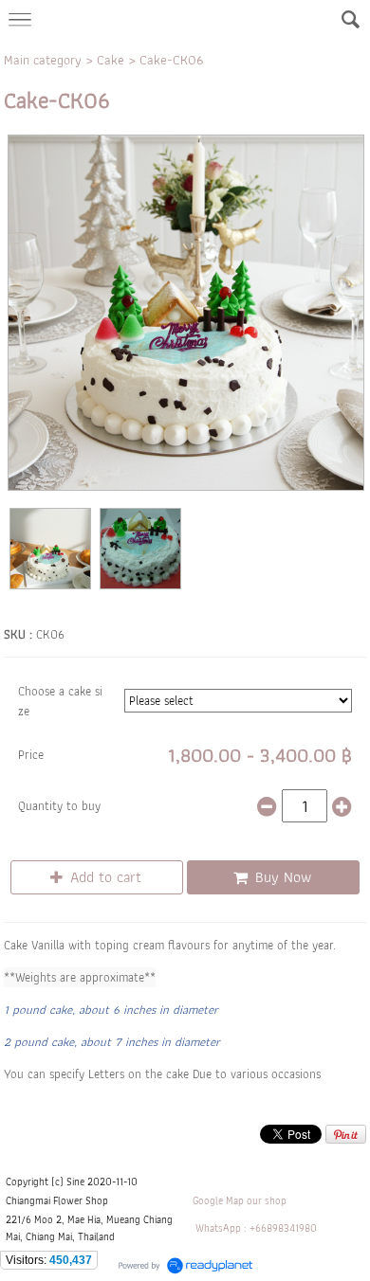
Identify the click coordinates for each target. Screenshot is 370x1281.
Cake (110, 59)
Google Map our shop (240, 1200)
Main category (43, 59)
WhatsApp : (221, 1227)
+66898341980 (283, 1227)
